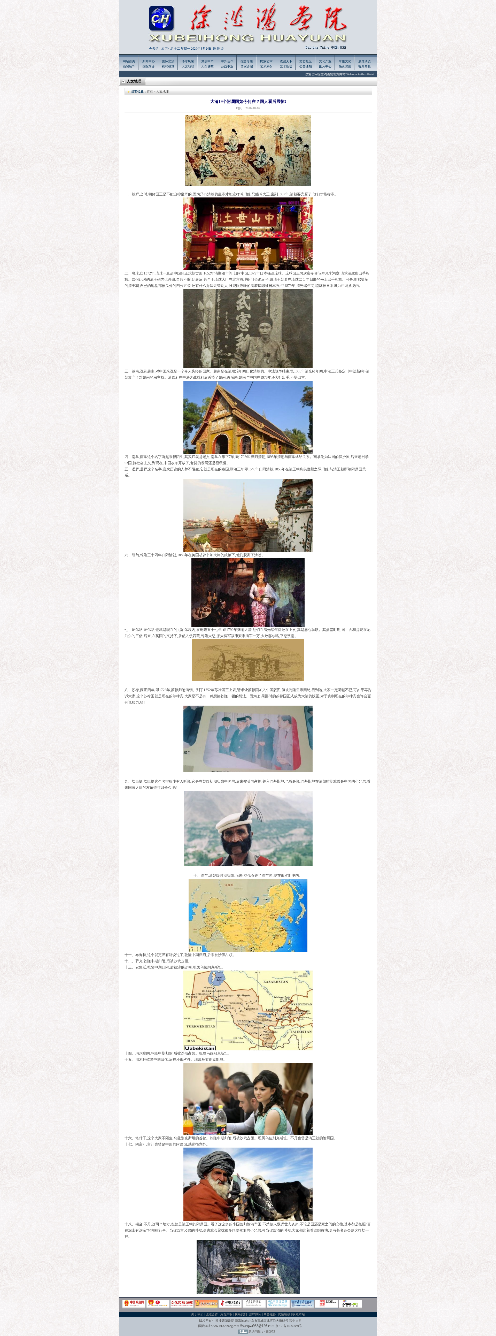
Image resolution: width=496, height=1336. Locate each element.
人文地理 (188, 66)
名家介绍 (247, 66)
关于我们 (197, 1314)
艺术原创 (266, 66)
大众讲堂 (207, 66)
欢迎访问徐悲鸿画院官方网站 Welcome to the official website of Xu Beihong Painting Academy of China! (340, 74)
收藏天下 (286, 61)
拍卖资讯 (345, 66)
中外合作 (227, 61)
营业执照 (295, 1321)
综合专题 (247, 61)
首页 (150, 91)
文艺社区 (305, 61)
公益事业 (227, 66)
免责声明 (226, 1314)
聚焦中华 (207, 61)
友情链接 (284, 1314)
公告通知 (305, 66)
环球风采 (188, 61)
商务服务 (270, 1314)
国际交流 (168, 61)
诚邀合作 (212, 1314)
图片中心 (325, 66)
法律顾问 (255, 1314)
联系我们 (241, 1314)
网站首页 (129, 61)
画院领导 (129, 66)
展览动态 (364, 61)
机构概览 (168, 66)
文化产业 (325, 61)
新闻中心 (148, 61)
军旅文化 (345, 61)
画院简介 (148, 66)
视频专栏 (364, 66)
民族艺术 (266, 61)
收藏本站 (298, 1314)
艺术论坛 (286, 66)
